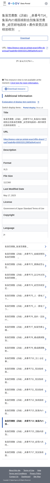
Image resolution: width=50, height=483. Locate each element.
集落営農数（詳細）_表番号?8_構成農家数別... (24, 339)
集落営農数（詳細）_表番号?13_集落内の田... (24, 412)
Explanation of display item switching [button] (19, 102)
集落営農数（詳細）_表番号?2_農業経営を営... (24, 266)
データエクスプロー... (25, 61)
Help (39, 470)
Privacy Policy (35, 473)
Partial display (29, 108)
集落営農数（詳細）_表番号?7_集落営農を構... (24, 328)
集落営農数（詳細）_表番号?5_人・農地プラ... (24, 297)
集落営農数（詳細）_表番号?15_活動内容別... (24, 433)
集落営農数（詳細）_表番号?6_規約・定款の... (24, 318)
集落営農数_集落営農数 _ (16, 246)
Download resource (16, 89)
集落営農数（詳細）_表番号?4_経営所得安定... (24, 286)
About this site (14, 470)
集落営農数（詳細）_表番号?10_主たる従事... (24, 359)
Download (25, 38)
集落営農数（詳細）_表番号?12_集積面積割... (24, 401)
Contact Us (13, 477)
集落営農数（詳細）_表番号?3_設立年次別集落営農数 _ (24, 276)
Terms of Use (28, 470)
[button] (46, 3)
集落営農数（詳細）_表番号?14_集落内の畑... (24, 422)
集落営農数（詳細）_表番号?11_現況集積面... (24, 370)
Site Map (37, 477)
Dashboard (25, 477)
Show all (39, 108)
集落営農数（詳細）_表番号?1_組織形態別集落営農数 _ (24, 255)
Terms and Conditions (18, 473)
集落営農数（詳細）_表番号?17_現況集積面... (24, 453)
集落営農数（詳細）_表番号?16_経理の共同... (24, 443)
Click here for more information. (24, 83)
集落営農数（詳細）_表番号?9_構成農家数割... (24, 349)
